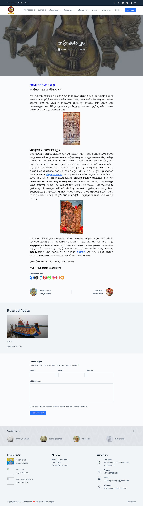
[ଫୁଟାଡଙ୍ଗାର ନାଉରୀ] (10, 439)
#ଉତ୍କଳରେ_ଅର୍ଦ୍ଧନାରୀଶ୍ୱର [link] (45, 149)
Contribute (130, 10)
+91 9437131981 (111, 473)
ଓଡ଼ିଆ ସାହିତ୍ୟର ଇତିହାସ (24, 479)
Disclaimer (131, 502)
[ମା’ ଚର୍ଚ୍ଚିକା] (10, 471)
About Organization (60, 459)
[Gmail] (58, 277)
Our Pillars (56, 462)
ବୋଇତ (9, 342)
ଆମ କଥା (94, 10)
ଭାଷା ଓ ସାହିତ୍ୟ (106, 10)
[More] (62, 277)
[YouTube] (127, 3)
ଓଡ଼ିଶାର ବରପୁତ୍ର (68, 10)
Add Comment (36, 381)
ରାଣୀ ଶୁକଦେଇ (120, 439)
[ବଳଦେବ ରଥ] (76, 439)
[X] (36, 277)
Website (90, 370)
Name (32, 370)
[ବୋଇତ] (27, 326)
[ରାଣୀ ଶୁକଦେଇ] (109, 439)
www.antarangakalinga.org (115, 488)
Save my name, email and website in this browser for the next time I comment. (59, 407)
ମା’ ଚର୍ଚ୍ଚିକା (20, 470)
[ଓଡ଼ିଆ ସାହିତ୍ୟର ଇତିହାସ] (10, 481)
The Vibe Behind (29, 10)
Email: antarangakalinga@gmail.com (18, 3)
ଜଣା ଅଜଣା (82, 49)
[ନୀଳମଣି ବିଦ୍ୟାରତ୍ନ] (43, 439)
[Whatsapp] (49, 277)
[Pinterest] (45, 277)
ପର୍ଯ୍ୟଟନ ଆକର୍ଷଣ (82, 10)
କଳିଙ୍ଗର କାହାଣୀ (53, 10)
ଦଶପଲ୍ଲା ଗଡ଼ (21, 460)
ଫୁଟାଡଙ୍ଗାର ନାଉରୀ (22, 439)
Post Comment (38, 413)
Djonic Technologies (46, 502)
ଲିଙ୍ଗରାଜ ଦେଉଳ (54, 174)
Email (61, 370)
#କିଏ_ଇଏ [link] (53, 89)
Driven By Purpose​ (60, 465)
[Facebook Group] (118, 3)
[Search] (135, 3)
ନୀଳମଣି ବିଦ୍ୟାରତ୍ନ (55, 439)
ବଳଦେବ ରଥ (86, 439)
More (117, 10)
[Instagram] (123, 3)
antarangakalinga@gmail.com (116, 480)
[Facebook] (114, 3)
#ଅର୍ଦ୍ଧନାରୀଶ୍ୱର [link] (39, 89)
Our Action (42, 10)
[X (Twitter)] (131, 3)
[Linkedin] (40, 277)
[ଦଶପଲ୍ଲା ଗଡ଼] (10, 461)
